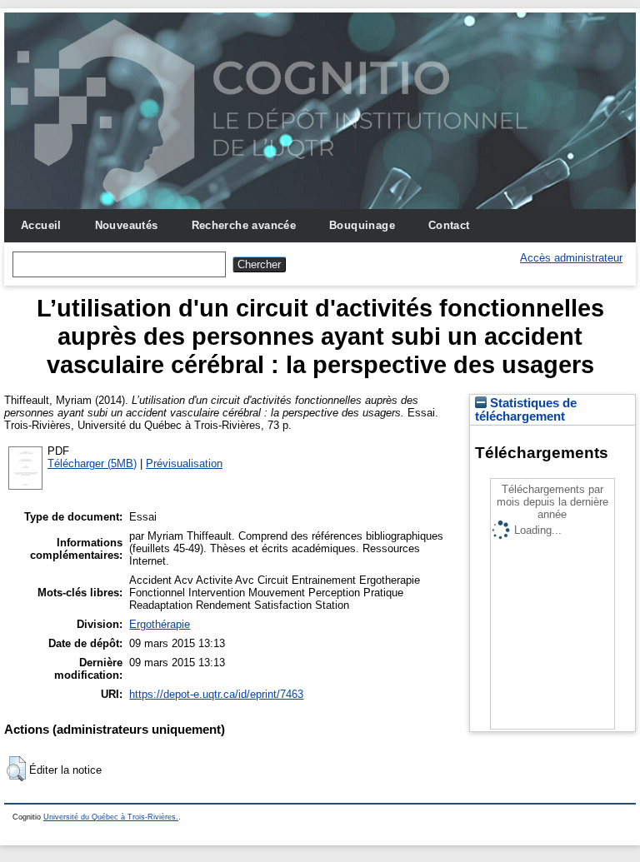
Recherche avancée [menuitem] (244, 225)
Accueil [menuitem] (41, 225)
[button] (16, 768)
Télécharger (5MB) (92, 463)
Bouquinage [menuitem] (362, 225)
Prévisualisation (184, 463)
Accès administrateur (571, 258)
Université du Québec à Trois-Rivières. (110, 817)
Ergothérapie (159, 624)
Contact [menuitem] (449, 225)
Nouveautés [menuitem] (126, 225)
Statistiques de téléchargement (526, 409)
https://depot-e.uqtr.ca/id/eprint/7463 (216, 694)
